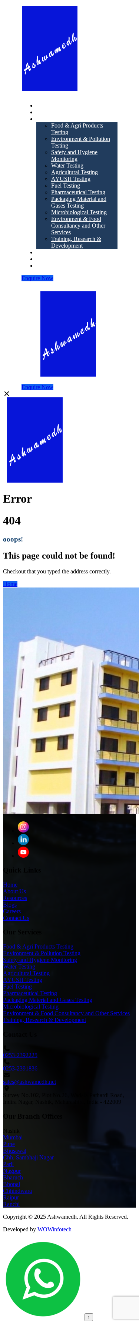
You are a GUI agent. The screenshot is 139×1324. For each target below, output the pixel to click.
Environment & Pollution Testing (41, 953)
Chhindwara (17, 1191)
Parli (8, 1164)
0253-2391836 (20, 1068)
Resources (48, 252)
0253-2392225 (20, 1055)
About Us (47, 112)
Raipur (11, 1197)
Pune (9, 1144)
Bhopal (11, 1184)
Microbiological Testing (79, 212)
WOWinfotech (54, 1229)
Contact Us (16, 918)
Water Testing (67, 165)
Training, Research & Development (76, 242)
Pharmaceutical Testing (78, 192)
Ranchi (11, 1204)
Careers (45, 265)
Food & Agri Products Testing (38, 946)
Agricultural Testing (74, 172)
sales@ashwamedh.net (29, 1082)
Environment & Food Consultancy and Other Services (78, 225)
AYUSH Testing (70, 179)
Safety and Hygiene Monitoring (74, 155)
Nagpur (12, 1171)
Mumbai (13, 1137)
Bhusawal (14, 1151)
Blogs (43, 259)
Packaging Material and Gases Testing (78, 202)
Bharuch (13, 1177)
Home (43, 105)
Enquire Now (37, 278)
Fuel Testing (65, 185)
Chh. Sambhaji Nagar (28, 1157)
